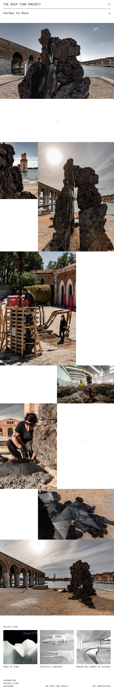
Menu (109, 4)
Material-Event (11, 683)
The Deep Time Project (22, 4)
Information (9, 680)
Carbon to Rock (16, 13)
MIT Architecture (102, 686)
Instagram (8, 686)
